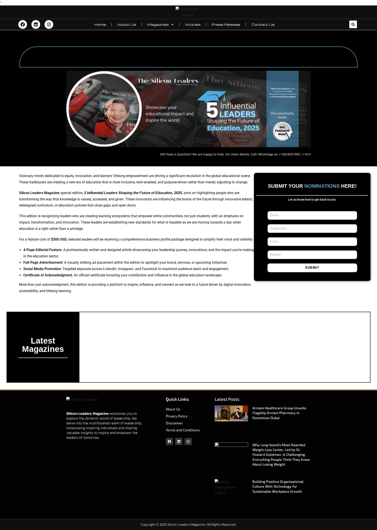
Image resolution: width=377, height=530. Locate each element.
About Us (126, 24)
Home (100, 24)
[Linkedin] (35, 24)
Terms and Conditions (183, 430)
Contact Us (263, 24)
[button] (353, 24)
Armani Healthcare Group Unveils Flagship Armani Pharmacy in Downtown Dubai (279, 413)
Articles (192, 24)
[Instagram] (49, 24)
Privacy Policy (176, 416)
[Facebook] (22, 24)
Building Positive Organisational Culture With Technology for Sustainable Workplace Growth (277, 486)
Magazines (158, 24)
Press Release (226, 24)
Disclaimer (174, 423)
